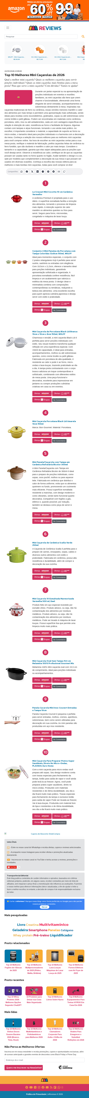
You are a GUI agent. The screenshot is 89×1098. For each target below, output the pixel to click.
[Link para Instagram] (39, 1087)
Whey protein (23, 935)
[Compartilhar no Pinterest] (48, 171)
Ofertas (37, 223)
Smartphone (38, 929)
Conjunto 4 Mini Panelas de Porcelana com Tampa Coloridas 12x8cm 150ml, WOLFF (53, 252)
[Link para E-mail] (47, 1087)
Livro (21, 924)
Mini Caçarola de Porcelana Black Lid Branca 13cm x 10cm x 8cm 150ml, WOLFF (54, 333)
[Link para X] (35, 1087)
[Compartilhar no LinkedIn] (37, 171)
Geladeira (20, 930)
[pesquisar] (84, 36)
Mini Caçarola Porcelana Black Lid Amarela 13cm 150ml (54, 422)
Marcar (44, 907)
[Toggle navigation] (8, 27)
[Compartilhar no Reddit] (53, 171)
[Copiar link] (64, 171)
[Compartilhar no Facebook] (27, 171)
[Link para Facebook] (43, 1087)
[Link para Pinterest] (26, 1087)
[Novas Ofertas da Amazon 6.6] (44, 10)
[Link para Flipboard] (55, 1087)
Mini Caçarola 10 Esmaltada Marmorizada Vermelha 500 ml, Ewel (53, 600)
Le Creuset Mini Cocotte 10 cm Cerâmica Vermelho (52, 193)
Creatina (32, 924)
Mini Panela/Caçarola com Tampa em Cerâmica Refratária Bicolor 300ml (51, 463)
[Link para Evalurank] (62, 1087)
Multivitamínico (53, 924)
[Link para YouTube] (31, 1087)
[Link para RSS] (51, 1087)
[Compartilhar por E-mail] (59, 171)
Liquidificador (61, 935)
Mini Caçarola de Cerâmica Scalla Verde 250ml (52, 544)
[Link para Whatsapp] (59, 1087)
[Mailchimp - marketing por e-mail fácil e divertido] (65, 1069)
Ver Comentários (59, 230)
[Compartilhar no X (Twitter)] (32, 171)
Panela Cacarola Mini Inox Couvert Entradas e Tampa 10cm (54, 709)
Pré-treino (41, 935)
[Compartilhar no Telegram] (43, 171)
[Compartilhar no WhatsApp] (21, 171)
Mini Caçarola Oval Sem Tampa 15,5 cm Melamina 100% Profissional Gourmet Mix (53, 662)
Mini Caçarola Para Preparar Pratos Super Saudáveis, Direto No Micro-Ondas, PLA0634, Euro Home (53, 763)
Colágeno (67, 930)
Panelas (54, 929)
